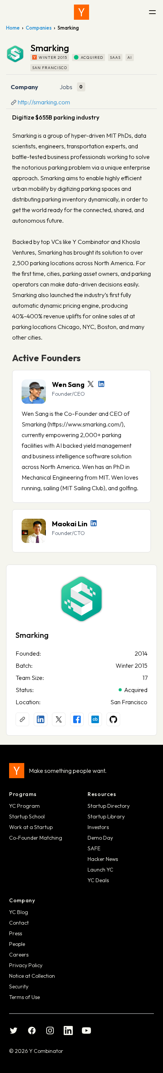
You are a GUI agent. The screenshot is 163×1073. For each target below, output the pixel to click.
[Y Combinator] (81, 12)
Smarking (32, 635)
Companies (39, 28)
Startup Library (106, 816)
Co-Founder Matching (35, 837)
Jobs (66, 87)
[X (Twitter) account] (59, 719)
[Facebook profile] (77, 719)
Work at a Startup (31, 827)
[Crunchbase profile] (95, 719)
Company (24, 87)
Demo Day (100, 837)
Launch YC (100, 869)
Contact (19, 922)
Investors (98, 827)
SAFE (94, 848)
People (17, 944)
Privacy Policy (25, 965)
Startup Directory (109, 805)
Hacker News (103, 859)
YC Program (24, 805)
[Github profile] (113, 719)
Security (18, 986)
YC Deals (98, 880)
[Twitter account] (90, 384)
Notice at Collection (32, 975)
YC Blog (18, 912)
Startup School (27, 816)
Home (13, 28)
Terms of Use (24, 997)
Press (15, 933)
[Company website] (22, 719)
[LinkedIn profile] (101, 384)
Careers (18, 954)
